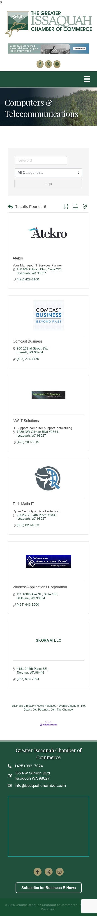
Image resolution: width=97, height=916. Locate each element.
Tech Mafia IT (23, 504)
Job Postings (41, 709)
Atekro (18, 258)
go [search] (50, 183)
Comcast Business (28, 341)
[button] (10, 206)
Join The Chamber (62, 709)
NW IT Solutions (26, 421)
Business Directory (23, 705)
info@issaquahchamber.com (40, 785)
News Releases (46, 705)
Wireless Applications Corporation (40, 587)
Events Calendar (68, 705)
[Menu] (87, 79)
